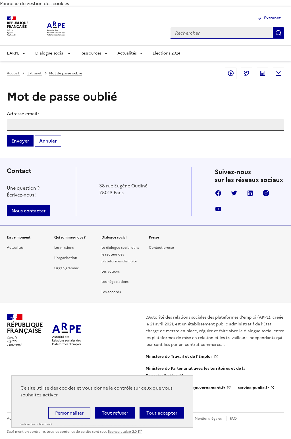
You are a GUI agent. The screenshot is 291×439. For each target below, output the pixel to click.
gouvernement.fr (208, 388)
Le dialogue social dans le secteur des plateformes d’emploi (120, 254)
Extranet (272, 18)
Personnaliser (69, 412)
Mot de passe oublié (65, 73)
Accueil (13, 73)
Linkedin (250, 193)
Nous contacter (28, 210)
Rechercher (278, 33)
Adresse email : (23, 113)
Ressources (90, 53)
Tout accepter (161, 412)
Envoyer (20, 140)
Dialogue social (50, 53)
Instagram (266, 193)
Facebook (218, 193)
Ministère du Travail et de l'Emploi (179, 356)
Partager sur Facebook (230, 73)
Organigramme (66, 268)
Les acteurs (110, 271)
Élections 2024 (166, 53)
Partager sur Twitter (246, 73)
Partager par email (278, 73)
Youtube (218, 209)
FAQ (233, 418)
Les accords (111, 291)
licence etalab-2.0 (122, 431)
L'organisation (65, 257)
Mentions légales (208, 418)
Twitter (234, 193)
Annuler (48, 140)
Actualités (127, 53)
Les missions (64, 247)
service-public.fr (253, 388)
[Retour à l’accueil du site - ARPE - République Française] (66, 330)
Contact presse (161, 247)
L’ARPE (13, 53)
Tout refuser (115, 412)
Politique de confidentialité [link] (36, 424)
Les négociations (114, 281)
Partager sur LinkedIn (262, 73)
